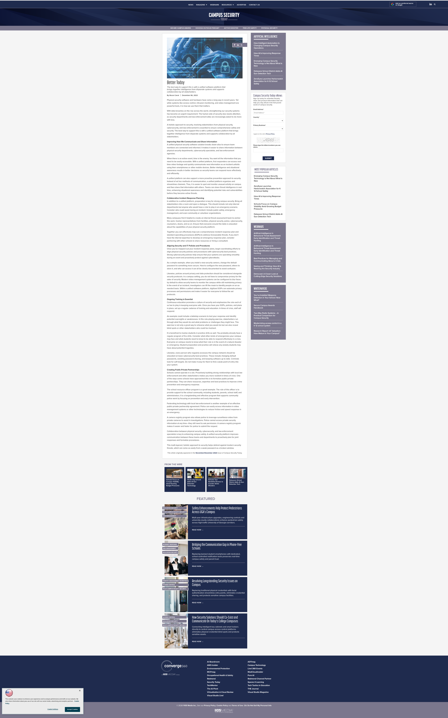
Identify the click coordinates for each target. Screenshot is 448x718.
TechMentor (212, 685)
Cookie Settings (52, 709)
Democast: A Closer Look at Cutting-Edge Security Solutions (268, 275)
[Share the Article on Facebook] (234, 45)
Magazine (200, 5)
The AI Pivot (212, 689)
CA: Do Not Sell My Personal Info (257, 705)
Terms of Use (237, 705)
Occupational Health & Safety (220, 675)
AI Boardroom (213, 662)
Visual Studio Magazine (258, 692)
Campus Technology (257, 665)
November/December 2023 (206, 453)
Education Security (170, 508)
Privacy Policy (270, 134)
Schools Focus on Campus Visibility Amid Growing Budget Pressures (172, 483)
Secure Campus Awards (180, 28)
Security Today (213, 682)
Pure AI (251, 675)
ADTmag (251, 662)
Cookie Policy (222, 705)
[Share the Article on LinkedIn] (237, 45)
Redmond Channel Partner (259, 679)
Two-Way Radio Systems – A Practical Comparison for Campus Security (266, 315)
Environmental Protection (218, 668)
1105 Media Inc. (189, 705)
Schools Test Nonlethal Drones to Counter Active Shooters (215, 483)
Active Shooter (231, 28)
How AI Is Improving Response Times (267, 54)
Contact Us (254, 5)
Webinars (214, 5)
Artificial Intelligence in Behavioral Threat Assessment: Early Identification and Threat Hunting (267, 237)
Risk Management (169, 516)
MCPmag (211, 672)
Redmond (211, 679)
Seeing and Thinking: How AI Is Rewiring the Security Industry (267, 267)
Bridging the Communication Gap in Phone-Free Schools (217, 546)
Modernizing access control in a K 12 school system (267, 324)
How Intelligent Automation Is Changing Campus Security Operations (267, 45)
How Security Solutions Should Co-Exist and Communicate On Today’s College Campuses (215, 619)
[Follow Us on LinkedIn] (430, 5)
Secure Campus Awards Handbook (264, 306)
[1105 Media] (171, 674)
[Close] (79, 690)
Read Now (196, 530)
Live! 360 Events (255, 668)
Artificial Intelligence (265, 36)
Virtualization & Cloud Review (220, 692)
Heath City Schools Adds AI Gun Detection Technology (194, 483)
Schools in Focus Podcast (207, 28)
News (190, 5)
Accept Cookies (72, 709)
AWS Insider (212, 665)
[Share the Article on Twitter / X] (241, 45)
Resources (227, 5)
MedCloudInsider (255, 672)
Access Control (169, 585)
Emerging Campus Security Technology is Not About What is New (268, 63)
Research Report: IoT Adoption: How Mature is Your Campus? (267, 332)
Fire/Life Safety (250, 28)
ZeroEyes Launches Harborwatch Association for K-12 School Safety (268, 81)
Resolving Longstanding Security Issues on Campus (215, 583)
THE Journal (253, 689)
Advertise (241, 5)
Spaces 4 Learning (256, 682)
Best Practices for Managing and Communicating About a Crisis (268, 259)
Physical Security (269, 28)
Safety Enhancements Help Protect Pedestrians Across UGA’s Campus (217, 510)
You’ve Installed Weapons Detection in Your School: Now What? (267, 297)
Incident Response (170, 544)
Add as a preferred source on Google (404, 4)
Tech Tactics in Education (259, 685)
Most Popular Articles (266, 169)
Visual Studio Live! (215, 695)
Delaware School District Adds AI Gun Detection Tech (236, 482)
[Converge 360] (174, 666)
